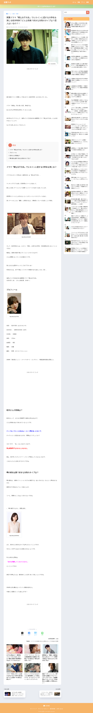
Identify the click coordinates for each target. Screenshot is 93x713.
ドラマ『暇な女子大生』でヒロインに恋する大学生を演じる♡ (26, 149)
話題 (87, 2)
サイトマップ (33, 708)
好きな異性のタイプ (45, 641)
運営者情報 (52, 708)
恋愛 (57, 641)
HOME (47, 706)
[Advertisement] (32, 80)
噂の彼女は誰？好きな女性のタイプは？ (20, 158)
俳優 (57, 638)
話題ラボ (7, 2)
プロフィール (13, 152)
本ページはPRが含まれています (46, 6)
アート (83, 2)
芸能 (79, 2)
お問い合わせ (59, 708)
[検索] (87, 12)
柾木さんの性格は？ (15, 155)
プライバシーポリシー (43, 708)
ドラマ (33, 641)
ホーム (74, 2)
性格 (53, 641)
